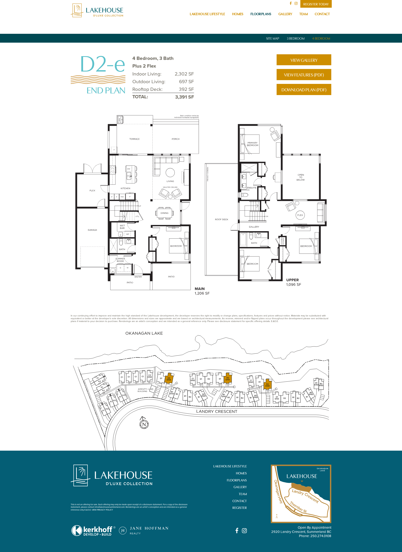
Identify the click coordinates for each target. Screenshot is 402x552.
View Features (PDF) (304, 74)
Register (239, 507)
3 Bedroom (296, 38)
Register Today (316, 3)
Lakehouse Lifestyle (207, 13)
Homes (238, 13)
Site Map (272, 38)
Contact (322, 13)
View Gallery (304, 60)
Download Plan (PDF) (303, 89)
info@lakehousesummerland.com (110, 506)
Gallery (285, 13)
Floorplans (261, 13)
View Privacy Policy (102, 509)
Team (303, 13)
